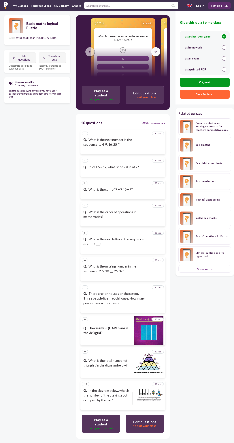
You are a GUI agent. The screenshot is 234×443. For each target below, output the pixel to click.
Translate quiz (54, 58)
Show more (204, 269)
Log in (200, 5)
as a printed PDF (195, 69)
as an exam (192, 58)
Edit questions (24, 58)
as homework (193, 47)
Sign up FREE (219, 5)
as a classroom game (198, 36)
